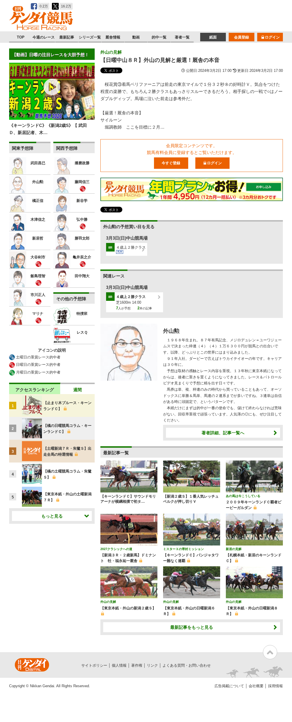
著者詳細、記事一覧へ (223, 432)
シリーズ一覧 (90, 37)
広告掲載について (229, 686)
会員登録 (241, 37)
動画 (136, 37)
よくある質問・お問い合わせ (187, 665)
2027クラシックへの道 (116, 549)
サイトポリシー (94, 665)
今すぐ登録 (171, 163)
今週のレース (44, 37)
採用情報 (275, 686)
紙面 (213, 37)
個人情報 (119, 665)
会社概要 (256, 686)
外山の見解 (111, 52)
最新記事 (66, 37)
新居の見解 (234, 549)
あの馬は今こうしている (243, 496)
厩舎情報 (113, 37)
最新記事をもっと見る (191, 627)
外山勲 (171, 331)
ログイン (272, 37)
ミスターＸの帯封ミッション (183, 549)
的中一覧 (159, 37)
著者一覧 (182, 37)
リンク (152, 665)
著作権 (136, 665)
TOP (21, 37)
